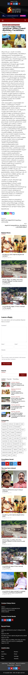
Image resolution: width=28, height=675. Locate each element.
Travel (20, 449)
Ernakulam (4, 429)
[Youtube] (11, 4)
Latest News (16, 251)
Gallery (17, 429)
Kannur (12, 432)
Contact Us (18, 665)
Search (3, 371)
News (20, 441)
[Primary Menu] (2, 20)
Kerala (9, 24)
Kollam (12, 435)
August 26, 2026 (6, 257)
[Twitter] (16, 4)
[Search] (25, 20)
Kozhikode (4, 438)
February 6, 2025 (7, 32)
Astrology (16, 656)
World (9, 455)
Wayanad (20, 452)
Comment (4, 325)
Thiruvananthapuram (15, 24)
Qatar (3, 446)
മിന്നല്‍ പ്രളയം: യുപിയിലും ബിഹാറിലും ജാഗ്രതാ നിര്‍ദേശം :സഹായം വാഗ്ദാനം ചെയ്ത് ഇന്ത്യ (12, 281)
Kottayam (18, 435)
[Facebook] (8, 4)
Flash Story (5, 24)
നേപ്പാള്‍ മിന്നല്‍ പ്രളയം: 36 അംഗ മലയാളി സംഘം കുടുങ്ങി (17, 408)
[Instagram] (14, 4)
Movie (11, 441)
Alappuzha (18, 382)
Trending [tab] (16, 379)
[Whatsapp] (8, 212)
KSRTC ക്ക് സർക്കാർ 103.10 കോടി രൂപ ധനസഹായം (11, 220)
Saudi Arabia (9, 446)
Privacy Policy (10, 665)
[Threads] (19, 4)
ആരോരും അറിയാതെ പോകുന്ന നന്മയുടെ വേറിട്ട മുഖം (17, 385)
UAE (24, 449)
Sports (20, 446)
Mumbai (15, 441)
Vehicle (15, 452)
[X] (5, 212)
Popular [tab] (9, 379)
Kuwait (10, 438)
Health (22, 429)
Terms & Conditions (20, 663)
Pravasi (15, 654)
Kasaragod (18, 432)
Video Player (12, 663)
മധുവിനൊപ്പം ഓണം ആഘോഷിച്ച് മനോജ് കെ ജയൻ (17, 393)
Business (16, 651)
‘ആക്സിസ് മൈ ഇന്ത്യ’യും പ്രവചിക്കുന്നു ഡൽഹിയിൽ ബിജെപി (16, 225)
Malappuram (5, 441)
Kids (8, 435)
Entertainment (10, 251)
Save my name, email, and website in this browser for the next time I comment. (14, 358)
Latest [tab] (3, 379)
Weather (4, 455)
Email (16, 344)
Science (15, 446)
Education (16, 658)
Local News (13, 382)
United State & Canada (6, 452)
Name (3, 344)
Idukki (3, 432)
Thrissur (15, 449)
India (8, 432)
